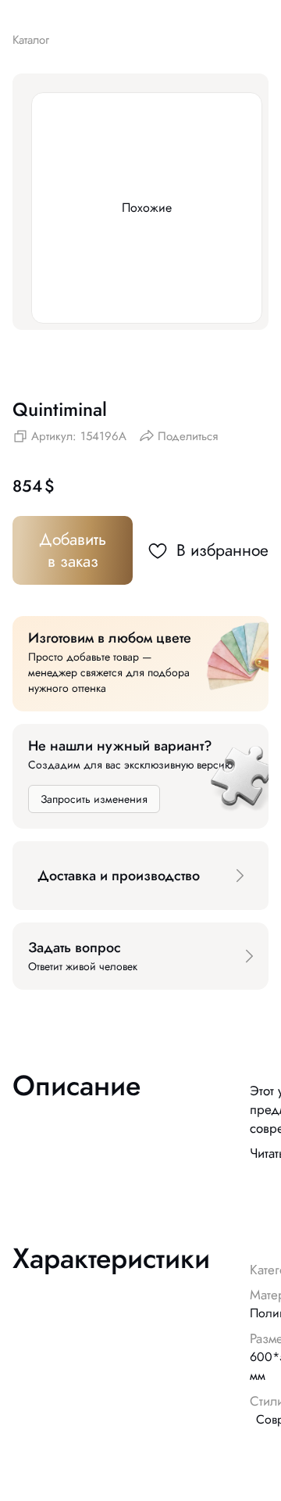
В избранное (222, 550)
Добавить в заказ (72, 550)
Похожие (147, 208)
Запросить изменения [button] (94, 799)
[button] (140, 875)
